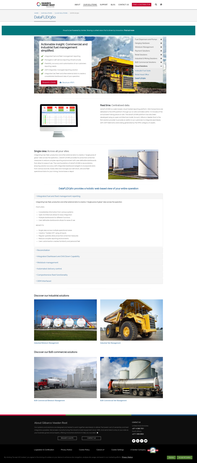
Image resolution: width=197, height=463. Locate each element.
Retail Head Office (142, 75)
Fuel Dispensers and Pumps (146, 39)
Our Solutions (46, 13)
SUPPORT (104, 5)
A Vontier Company (138, 450)
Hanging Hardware (142, 43)
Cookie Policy (84, 450)
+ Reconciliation (43, 250)
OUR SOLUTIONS (90, 5)
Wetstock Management (144, 47)
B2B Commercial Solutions (145, 62)
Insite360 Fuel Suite (143, 71)
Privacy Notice (127, 457)
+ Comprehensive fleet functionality (52, 275)
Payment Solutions (142, 51)
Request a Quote (49, 82)
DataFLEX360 (140, 78)
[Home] (45, 4)
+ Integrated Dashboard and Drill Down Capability (58, 256)
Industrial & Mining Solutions (146, 58)
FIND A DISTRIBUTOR (141, 5)
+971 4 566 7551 (138, 428)
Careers (99, 450)
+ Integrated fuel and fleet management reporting (58, 196)
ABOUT (77, 5)
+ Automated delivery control (49, 269)
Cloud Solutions (61, 13)
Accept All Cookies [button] (185, 457)
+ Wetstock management (47, 262)
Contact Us (91, 438)
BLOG (113, 5)
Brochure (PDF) (68, 83)
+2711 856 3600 (138, 434)
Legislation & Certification (44, 450)
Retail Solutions (141, 55)
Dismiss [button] (171, 457)
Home (36, 13)
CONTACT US (123, 5)
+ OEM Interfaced (43, 281)
